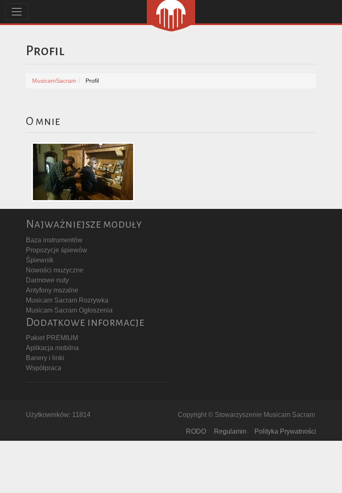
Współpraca (43, 367)
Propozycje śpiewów (56, 250)
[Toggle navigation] (16, 11)
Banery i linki (45, 357)
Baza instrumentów (54, 240)
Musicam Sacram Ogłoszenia (69, 310)
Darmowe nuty (47, 280)
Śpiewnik (39, 260)
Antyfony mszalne (52, 290)
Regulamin (230, 431)
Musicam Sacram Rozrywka (67, 300)
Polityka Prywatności (285, 431)
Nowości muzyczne (54, 270)
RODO (196, 431)
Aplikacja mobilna (52, 347)
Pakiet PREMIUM (52, 337)
